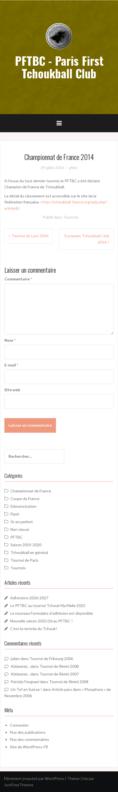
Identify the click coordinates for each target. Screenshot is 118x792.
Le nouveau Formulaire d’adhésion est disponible (51, 613)
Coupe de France (25, 498)
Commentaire (18, 279)
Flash (14, 514)
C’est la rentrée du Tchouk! (33, 628)
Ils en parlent (21, 521)
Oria (84, 778)
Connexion (19, 725)
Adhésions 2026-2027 (29, 597)
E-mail (11, 365)
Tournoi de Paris (24, 560)
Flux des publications (28, 732)
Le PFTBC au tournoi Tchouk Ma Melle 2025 (47, 605)
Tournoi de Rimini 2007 (59, 674)
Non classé (19, 529)
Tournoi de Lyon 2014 (30, 235)
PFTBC (16, 537)
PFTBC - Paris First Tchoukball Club (59, 67)
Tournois (70, 217)
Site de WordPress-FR (29, 746)
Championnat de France (30, 491)
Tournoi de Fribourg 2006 (51, 658)
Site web (12, 389)
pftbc (73, 167)
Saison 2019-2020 (25, 544)
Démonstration (23, 506)
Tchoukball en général (29, 552)
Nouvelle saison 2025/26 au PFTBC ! (41, 621)
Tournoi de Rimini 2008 (59, 666)
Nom (9, 340)
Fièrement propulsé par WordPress (34, 778)
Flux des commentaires (29, 739)
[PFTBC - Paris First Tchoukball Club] (59, 36)
